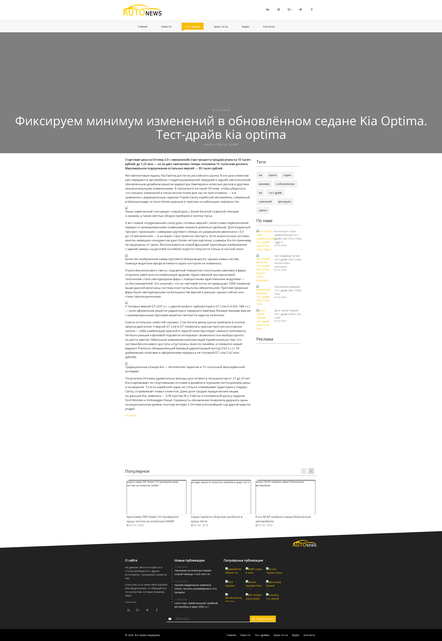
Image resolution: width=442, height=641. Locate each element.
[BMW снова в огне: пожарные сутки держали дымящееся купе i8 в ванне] (254, 571)
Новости (168, 26)
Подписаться (264, 619)
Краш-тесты (223, 26)
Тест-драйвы (194, 26)
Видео (247, 26)
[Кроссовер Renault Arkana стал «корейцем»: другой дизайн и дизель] (274, 584)
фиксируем (284, 201)
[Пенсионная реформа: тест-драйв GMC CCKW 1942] (264, 295)
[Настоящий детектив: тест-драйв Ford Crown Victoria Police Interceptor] (264, 267)
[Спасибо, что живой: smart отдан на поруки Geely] (274, 597)
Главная (144, 26)
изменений (265, 201)
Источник (131, 415)
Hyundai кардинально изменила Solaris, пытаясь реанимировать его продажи (195, 588)
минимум (264, 184)
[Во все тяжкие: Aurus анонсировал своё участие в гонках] (274, 571)
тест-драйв (275, 192)
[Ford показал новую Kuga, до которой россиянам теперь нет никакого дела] (233, 584)
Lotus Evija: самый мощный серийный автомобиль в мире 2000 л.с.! (196, 604)
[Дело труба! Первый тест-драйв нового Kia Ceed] (264, 319)
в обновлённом (285, 184)
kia (260, 175)
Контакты (270, 26)
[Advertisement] (278, 399)
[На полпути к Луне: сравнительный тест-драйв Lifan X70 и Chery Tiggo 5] (265, 240)
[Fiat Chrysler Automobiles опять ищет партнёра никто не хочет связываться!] (254, 597)
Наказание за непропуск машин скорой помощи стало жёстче (192, 572)
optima (273, 175)
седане (287, 175)
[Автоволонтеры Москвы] (233, 597)
